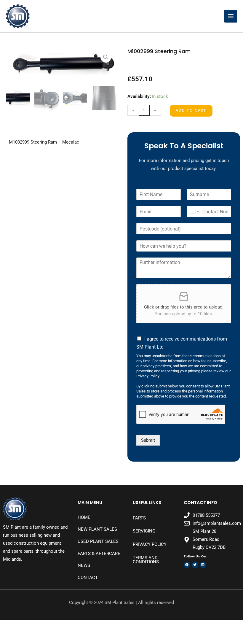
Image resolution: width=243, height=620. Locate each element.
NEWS (84, 565)
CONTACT (88, 577)
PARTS (139, 518)
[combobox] (194, 211)
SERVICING (144, 531)
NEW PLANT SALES (97, 529)
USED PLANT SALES (98, 541)
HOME (84, 517)
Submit (148, 440)
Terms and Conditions (146, 560)
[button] (105, 57)
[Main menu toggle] (230, 16)
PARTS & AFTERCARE (99, 553)
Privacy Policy (150, 544)
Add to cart (191, 110)
